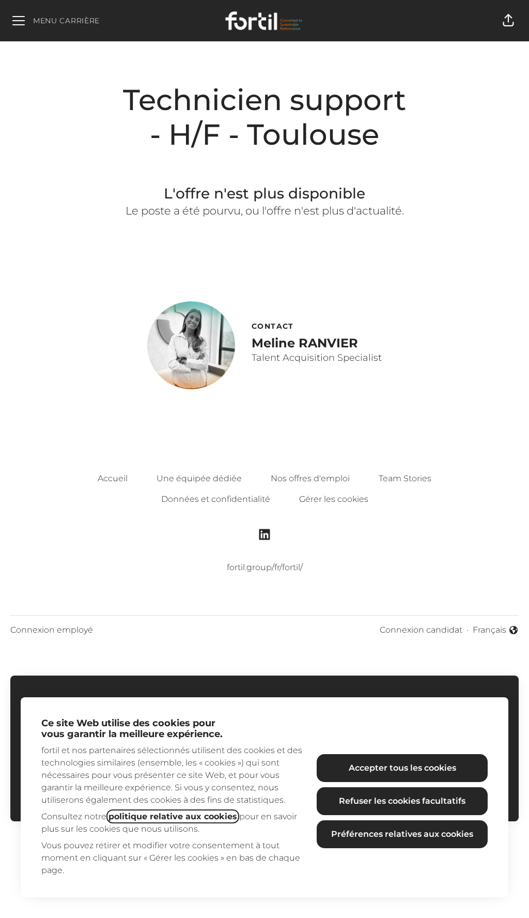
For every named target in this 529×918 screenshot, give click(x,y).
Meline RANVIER (305, 342)
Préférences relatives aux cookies (402, 834)
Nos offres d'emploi (310, 478)
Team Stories (405, 478)
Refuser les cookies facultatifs (402, 801)
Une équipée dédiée (199, 478)
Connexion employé (51, 630)
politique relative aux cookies (172, 816)
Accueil (113, 478)
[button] (508, 20)
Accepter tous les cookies (402, 768)
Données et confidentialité (215, 499)
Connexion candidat (421, 630)
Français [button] (496, 630)
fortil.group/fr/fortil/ (265, 567)
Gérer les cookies (333, 499)
